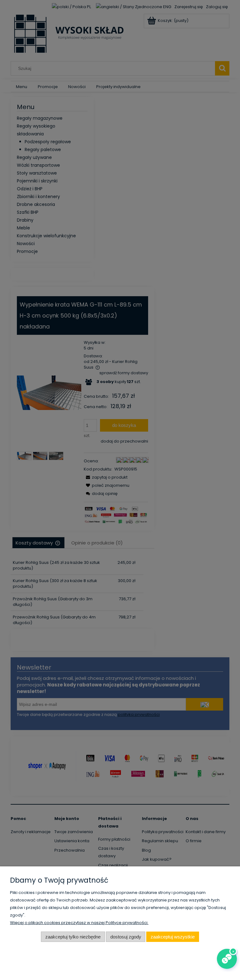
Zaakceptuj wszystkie (173, 936)
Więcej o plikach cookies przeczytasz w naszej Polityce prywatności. (79, 923)
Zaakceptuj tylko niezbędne (73, 936)
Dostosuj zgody (125, 936)
